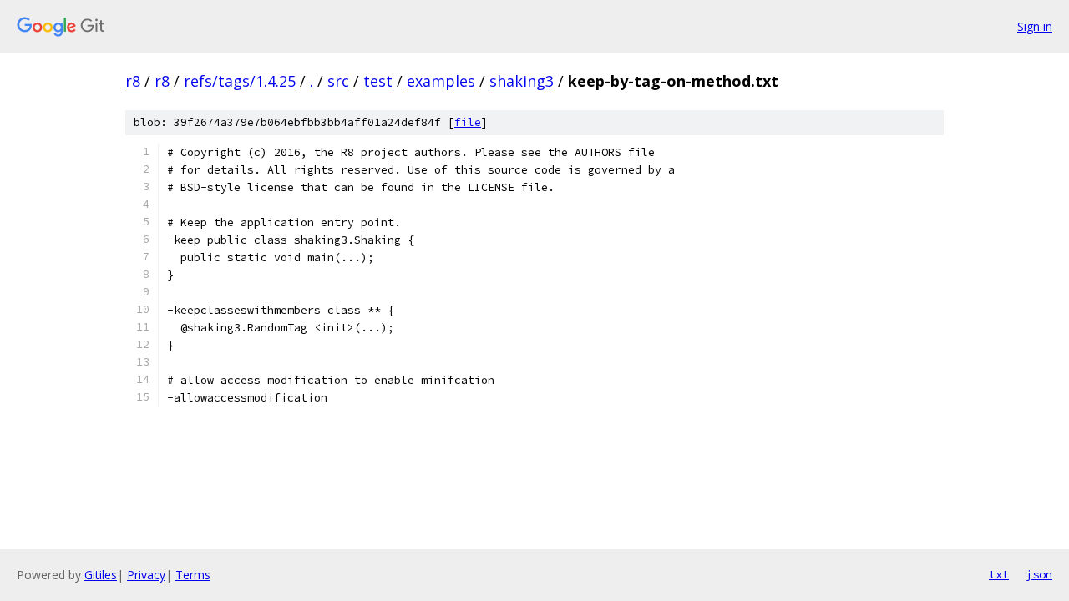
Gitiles (100, 575)
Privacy (146, 575)
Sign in (1034, 26)
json (1039, 574)
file (467, 122)
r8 (132, 81)
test (378, 81)
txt (999, 574)
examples (441, 81)
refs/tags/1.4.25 (240, 81)
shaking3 (521, 81)
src (338, 81)
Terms (192, 575)
